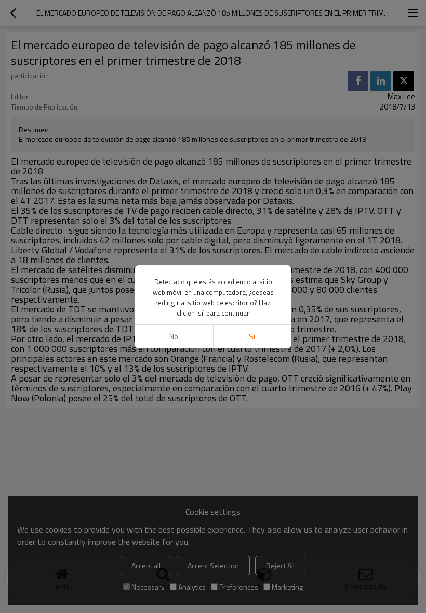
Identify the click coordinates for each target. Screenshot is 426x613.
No (173, 337)
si (252, 337)
